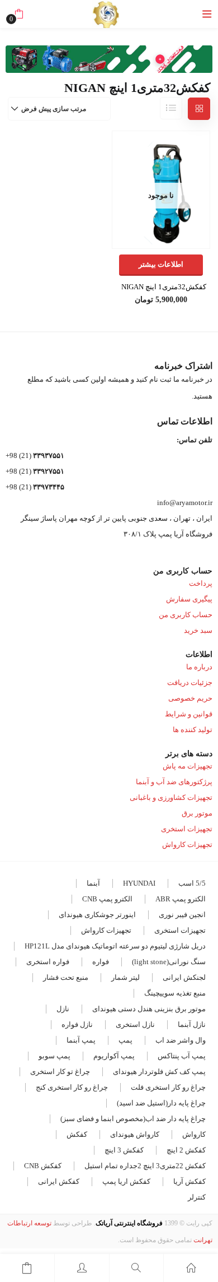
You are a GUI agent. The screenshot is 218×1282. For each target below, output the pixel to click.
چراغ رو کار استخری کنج (72, 1087)
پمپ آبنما (81, 1040)
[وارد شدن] (82, 1268)
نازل (62, 1009)
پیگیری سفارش (189, 599)
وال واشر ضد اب (180, 1040)
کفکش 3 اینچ (124, 1150)
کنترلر (197, 1197)
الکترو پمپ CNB (107, 899)
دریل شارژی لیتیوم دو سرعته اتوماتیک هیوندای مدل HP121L (115, 946)
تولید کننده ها (192, 729)
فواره (100, 961)
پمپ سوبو (54, 1056)
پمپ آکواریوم (114, 1056)
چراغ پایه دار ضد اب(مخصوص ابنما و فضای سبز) (133, 1118)
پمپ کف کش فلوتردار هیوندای (159, 1071)
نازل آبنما (192, 1024)
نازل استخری (135, 1024)
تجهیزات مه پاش (187, 766)
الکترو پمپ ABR (180, 899)
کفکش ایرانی (58, 1181)
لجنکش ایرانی (184, 977)
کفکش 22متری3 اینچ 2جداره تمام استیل (145, 1165)
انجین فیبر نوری (182, 914)
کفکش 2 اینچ (186, 1150)
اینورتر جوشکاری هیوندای (97, 914)
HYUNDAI (139, 883)
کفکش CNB (42, 1165)
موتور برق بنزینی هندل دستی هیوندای (149, 1009)
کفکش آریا (189, 1181)
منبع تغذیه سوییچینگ (175, 993)
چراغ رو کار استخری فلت (168, 1087)
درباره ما (199, 667)
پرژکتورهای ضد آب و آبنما (174, 781)
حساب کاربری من (185, 614)
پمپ (125, 1040)
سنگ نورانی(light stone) (169, 961)
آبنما (93, 883)
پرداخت (200, 583)
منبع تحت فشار (65, 977)
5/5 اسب (192, 883)
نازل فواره (77, 1024)
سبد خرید (198, 630)
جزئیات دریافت (189, 682)
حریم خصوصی (190, 698)
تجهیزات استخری (186, 829)
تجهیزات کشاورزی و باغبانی (171, 797)
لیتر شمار (125, 977)
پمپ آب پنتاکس (182, 1056)
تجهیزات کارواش (187, 844)
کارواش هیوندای (134, 1134)
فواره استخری (47, 961)
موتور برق (197, 813)
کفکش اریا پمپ (126, 1181)
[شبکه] (199, 109)
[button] (18, 14)
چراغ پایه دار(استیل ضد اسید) (161, 1103)
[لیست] (171, 108)
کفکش (77, 1134)
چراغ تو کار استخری (60, 1071)
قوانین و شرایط (188, 714)
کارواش (194, 1134)
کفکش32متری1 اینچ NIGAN (163, 287)
